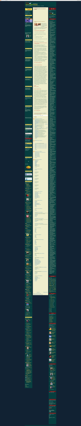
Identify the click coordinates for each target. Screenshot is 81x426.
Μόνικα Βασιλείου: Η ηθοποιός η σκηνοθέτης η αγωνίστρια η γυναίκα (53, 144)
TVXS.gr (27, 350)
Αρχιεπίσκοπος (50, 279)
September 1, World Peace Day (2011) (54, 383)
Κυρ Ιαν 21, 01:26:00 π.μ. (41, 257)
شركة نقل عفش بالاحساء (37, 153)
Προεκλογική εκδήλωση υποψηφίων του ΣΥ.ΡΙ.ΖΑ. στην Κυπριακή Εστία (53, 213)
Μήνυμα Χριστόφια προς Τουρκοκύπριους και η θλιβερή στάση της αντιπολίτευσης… (53, 133)
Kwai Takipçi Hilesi (36, 264)
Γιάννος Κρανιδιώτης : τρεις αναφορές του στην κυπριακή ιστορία (52, 43)
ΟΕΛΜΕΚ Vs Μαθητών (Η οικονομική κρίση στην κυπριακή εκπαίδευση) (52, 177)
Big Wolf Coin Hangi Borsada (38, 262)
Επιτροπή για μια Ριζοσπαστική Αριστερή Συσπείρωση (28, 287)
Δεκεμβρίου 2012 (52, 296)
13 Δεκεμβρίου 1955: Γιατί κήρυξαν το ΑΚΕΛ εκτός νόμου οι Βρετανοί (28, 200)
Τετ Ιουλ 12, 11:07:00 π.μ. (38, 227)
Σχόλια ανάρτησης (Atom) (38, 293)
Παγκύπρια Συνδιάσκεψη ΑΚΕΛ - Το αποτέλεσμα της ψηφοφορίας (53, 198)
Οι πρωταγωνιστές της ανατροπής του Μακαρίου (53, 352)
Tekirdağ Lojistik (36, 249)
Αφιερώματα (51, 319)
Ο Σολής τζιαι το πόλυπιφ (52, 164)
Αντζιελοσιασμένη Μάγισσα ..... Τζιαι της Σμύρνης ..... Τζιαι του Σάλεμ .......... (28, 293)
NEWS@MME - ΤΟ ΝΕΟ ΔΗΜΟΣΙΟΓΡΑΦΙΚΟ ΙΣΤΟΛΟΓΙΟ (28, 363)
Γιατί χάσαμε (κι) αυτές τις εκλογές (30, 211)
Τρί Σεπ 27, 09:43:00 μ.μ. (39, 208)
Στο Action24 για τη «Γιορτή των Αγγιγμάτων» (28, 327)
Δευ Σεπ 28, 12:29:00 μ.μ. (39, 118)
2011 (50, 308)
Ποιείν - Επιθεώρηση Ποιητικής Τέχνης (28, 335)
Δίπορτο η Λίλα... (30, 320)
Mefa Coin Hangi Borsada (37, 260)
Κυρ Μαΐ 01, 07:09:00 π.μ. (39, 191)
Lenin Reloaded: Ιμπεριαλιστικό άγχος (28, 290)
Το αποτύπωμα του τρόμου (30, 280)
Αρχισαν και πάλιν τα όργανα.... (53, 38)
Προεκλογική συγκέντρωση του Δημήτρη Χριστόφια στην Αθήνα (53, 215)
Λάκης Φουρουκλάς (28, 258)
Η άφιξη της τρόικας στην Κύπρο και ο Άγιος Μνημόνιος (54, 346)
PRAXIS (27, 374)
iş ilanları (36, 202)
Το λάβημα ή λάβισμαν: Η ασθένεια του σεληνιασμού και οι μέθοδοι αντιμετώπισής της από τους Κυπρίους (29, 265)
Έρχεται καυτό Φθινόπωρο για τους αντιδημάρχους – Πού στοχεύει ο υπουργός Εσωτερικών (29, 253)
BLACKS (27, 226)
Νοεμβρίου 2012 (52, 299)
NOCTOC (27, 262)
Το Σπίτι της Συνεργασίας (52, 256)
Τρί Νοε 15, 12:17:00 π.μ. (40, 223)
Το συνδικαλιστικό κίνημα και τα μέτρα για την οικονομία (53, 336)
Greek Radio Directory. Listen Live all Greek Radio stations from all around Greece (28, 382)
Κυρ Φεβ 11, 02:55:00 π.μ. (39, 159)
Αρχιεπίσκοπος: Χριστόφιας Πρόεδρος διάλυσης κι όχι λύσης (52, 33)
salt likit (35, 235)
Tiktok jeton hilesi (36, 193)
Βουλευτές (54, 279)
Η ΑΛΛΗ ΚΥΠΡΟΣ (28, 237)
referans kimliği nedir (37, 195)
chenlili (35, 159)
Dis (26, 223)
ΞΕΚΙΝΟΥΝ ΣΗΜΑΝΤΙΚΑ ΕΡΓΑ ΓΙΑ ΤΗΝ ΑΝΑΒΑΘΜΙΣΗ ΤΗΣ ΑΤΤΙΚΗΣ (30, 365)
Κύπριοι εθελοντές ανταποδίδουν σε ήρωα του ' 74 (52, 116)
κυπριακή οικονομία (51, 291)
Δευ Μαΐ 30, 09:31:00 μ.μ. (39, 200)
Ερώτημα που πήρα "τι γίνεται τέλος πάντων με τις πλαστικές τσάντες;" (28, 186)
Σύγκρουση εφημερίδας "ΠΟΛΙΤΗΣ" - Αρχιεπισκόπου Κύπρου (52, 244)
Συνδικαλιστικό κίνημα (51, 287)
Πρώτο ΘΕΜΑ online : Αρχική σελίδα (28, 373)
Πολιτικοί (50, 285)
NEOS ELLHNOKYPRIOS (29, 210)
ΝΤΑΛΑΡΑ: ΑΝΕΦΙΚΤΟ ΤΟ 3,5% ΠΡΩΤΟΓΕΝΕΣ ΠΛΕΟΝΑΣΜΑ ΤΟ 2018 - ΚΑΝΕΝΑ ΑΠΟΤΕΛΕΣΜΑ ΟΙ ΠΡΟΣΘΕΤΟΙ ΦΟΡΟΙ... (29, 356)
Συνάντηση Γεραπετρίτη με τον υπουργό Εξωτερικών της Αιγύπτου (28, 333)
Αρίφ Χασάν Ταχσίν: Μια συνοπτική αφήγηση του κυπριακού (52, 27)
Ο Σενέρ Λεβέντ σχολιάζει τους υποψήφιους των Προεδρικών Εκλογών (53, 163)
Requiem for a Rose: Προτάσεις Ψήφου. (30, 195)
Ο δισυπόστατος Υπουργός (52, 171)
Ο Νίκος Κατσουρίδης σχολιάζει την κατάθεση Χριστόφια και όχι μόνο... (53, 159)
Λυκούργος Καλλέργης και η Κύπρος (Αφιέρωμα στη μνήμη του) (53, 129)
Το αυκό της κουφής (28, 307)
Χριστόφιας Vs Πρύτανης (52, 270)
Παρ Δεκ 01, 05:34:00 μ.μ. (41, 253)
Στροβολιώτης (27, 248)
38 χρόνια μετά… (51, 21)
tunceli (35, 230)
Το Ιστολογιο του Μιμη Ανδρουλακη (28, 343)
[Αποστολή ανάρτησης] (42, 115)
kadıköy (35, 228)
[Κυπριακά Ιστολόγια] (28, 161)
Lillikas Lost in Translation (54, 386)
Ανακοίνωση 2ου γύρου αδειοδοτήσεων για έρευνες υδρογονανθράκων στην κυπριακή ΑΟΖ (52, 378)
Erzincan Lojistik (36, 248)
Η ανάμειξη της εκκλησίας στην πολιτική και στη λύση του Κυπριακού (53, 89)
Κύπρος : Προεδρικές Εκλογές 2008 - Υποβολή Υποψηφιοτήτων (53, 120)
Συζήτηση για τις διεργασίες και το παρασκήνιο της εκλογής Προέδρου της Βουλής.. (53, 224)
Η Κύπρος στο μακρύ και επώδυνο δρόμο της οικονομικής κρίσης (52, 82)
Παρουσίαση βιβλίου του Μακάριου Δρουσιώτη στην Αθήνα (52, 202)
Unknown (36, 118)
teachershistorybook (28, 230)
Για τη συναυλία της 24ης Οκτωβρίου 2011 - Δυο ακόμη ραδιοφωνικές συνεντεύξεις (52, 46)
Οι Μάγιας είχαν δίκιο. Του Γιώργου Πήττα (30, 234)
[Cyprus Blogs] (28, 168)
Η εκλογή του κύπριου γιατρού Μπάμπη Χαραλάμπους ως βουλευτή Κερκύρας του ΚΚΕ (53, 96)
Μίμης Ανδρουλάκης (28, 326)
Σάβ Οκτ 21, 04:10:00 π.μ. (38, 246)
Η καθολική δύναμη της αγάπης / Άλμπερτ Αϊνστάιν (30, 272)
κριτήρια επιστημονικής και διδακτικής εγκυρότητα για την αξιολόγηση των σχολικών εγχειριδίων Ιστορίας (28, 241)
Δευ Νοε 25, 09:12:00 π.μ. (44, 271)
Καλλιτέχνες (50, 282)
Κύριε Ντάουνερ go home (52, 125)
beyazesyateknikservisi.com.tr (38, 204)
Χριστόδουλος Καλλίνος (29, 270)
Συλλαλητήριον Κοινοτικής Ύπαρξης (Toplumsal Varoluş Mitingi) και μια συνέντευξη (52, 230)
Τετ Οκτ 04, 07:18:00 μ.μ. (41, 239)
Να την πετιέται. (27, 204)
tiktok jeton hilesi (36, 194)
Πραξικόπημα (55, 285)
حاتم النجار (36, 151)
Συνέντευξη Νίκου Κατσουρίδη (53, 235)
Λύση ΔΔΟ (54, 283)
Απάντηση (36, 138)
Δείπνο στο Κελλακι (51, 52)
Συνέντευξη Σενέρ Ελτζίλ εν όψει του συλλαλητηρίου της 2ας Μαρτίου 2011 (52, 234)
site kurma (36, 208)
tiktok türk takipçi (36, 277)
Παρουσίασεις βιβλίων (51, 284)
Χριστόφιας (51, 269)
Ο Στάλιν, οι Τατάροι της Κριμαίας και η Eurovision (28, 275)
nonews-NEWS (28, 319)
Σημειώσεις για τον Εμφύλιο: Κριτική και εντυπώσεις (29, 330)
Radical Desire (27, 289)
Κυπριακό (50, 283)
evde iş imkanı (36, 223)
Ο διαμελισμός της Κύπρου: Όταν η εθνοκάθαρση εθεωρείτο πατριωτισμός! (53, 360)
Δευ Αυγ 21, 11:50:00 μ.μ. (38, 234)
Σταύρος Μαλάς (51, 221)
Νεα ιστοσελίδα (30, 303)
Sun (29, 309)
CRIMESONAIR (27, 346)
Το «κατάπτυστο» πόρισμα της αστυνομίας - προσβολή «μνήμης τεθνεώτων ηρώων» (53, 252)
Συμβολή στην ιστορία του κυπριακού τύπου (53, 339)
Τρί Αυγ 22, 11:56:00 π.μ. (39, 151)
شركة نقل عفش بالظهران (37, 155)
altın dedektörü (36, 218)
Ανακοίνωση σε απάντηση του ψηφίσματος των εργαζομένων (28, 360)
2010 (50, 309)
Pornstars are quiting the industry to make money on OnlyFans (28, 341)
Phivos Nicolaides (28, 251)
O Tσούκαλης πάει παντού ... (30, 347)
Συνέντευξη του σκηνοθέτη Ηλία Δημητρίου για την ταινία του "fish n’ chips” (52, 241)
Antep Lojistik (36, 247)
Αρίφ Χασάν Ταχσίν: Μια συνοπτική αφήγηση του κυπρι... (52, 298)
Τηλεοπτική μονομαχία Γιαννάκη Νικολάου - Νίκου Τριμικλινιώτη (52, 249)
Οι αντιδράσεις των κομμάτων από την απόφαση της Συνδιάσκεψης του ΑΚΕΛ (52, 183)
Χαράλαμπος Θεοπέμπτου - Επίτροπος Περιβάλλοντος (28, 184)
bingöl (35, 240)
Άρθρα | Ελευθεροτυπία (28, 359)
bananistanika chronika (28, 188)
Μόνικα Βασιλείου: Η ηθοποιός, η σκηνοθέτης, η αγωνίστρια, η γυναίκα (54, 356)
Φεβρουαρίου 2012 (52, 306)
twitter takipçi (36, 278)
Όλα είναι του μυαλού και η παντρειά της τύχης (28, 203)
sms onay (36, 215)
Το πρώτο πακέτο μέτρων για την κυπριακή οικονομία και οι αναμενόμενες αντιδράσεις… (52, 261)
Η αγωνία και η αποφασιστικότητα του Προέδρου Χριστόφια (52, 87)
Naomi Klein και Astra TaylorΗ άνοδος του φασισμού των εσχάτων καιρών (28, 192)
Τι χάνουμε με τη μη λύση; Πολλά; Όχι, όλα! (28, 249)
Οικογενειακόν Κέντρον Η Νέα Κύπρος (28, 225)
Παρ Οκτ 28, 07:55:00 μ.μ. (41, 218)
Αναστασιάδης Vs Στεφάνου (52, 24)
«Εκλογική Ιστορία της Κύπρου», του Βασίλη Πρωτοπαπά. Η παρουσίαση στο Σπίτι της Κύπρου (54, 329)
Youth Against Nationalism (27, 298)
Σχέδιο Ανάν (54, 287)
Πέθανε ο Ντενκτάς (51, 194)
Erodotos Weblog (28, 274)
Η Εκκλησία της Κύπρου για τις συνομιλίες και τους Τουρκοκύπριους (53, 75)
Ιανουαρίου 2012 (52, 307)
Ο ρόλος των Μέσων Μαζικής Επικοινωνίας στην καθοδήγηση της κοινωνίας (52, 175)
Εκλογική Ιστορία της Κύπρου (52, 60)
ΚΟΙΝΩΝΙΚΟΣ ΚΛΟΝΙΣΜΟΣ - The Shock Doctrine (29, 245)
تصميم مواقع (36, 176)
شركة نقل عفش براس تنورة (37, 156)
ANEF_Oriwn (27, 214)
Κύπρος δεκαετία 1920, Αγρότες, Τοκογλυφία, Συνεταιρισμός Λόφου (28, 231)
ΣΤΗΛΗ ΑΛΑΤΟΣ (28, 233)
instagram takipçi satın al (37, 196)
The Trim (27, 190)
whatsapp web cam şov (37, 268)
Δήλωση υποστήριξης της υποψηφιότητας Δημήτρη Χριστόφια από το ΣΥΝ (52, 51)
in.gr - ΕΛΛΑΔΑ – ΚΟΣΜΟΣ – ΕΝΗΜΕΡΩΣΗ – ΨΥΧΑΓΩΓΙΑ (29, 370)
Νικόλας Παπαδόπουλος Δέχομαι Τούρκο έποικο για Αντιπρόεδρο (52, 149)
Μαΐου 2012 (51, 304)
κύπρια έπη (27, 34)
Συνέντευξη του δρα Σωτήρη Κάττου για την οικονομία (30, 36)
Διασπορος (27, 300)
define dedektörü (36, 220)
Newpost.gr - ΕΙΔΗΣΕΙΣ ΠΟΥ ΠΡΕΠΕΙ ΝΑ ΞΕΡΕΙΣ (28, 371)
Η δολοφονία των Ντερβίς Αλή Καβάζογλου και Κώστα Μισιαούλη (52, 94)
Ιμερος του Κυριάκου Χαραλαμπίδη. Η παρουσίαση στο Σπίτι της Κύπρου (52, 109)
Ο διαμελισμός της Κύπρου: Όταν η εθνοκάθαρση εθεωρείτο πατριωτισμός (52, 170)
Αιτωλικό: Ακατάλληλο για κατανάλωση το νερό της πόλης (28, 352)
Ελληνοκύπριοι (53, 281)
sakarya (35, 242)
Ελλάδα (50, 281)
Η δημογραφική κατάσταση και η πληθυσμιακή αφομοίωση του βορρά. (53, 91)
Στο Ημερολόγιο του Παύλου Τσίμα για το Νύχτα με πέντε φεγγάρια (29, 344)
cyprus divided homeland (51, 381)
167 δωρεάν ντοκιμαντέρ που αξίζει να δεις (28, 278)
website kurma (36, 214)
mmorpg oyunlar (36, 192)
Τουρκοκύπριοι (54, 289)
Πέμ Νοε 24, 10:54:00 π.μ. (39, 140)
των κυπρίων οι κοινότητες (52, 367)
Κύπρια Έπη (51, 320)
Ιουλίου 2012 (51, 302)
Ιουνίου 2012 (51, 303)
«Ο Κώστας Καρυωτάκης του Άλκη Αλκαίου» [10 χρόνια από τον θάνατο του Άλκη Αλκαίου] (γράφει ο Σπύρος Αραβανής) (29, 337)
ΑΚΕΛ (49, 278)
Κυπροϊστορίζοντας (51, 318)
